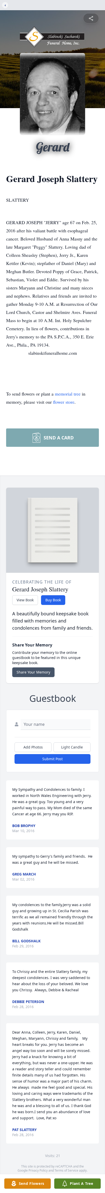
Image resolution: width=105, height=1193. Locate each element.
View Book (25, 600)
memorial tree (68, 394)
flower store (63, 402)
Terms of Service (66, 1170)
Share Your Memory (33, 672)
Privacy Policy (38, 1170)
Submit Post (52, 758)
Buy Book (53, 600)
